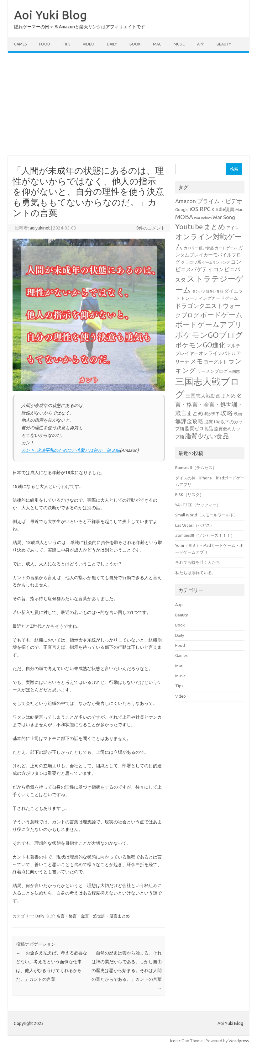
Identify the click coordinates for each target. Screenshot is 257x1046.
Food (44, 44)
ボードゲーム (221, 315)
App (200, 44)
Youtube (189, 226)
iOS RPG (200, 209)
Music (179, 44)
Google (182, 209)
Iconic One (179, 1040)
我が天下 (211, 414)
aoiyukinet (40, 227)
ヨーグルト (215, 361)
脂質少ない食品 (207, 436)
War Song (223, 217)
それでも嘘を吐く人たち (197, 562)
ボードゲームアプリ (208, 324)
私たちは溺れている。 (195, 572)
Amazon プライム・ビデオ (208, 201)
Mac (157, 44)
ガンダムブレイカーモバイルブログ (209, 255)
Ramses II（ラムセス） (196, 467)
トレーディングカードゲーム (209, 298)
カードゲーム (226, 248)
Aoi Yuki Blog (50, 14)
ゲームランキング (216, 262)
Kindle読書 (223, 209)
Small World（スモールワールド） (206, 515)
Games (20, 44)
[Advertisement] (128, 104)
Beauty (224, 44)
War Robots (203, 218)
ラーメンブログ (212, 371)
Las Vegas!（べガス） (194, 525)
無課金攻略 (189, 421)
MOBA (184, 217)
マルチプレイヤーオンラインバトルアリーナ (208, 354)
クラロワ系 (191, 262)
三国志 (234, 371)
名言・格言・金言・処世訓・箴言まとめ (93, 916)
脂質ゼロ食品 (199, 428)
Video (88, 44)
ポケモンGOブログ (209, 334)
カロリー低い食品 (199, 248)
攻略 (226, 412)
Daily (112, 44)
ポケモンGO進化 (200, 345)
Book (134, 44)
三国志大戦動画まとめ (211, 396)
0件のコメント (150, 227)
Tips (66, 44)
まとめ (214, 226)
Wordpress (238, 1040)
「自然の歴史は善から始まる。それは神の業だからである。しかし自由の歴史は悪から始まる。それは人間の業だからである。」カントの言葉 (127, 970)
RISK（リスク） (189, 494)
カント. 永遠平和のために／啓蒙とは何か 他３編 (70, 450)
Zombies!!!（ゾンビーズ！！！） (205, 535)
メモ (196, 361)
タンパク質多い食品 (207, 291)
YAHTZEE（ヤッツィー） (198, 505)
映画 (238, 413)
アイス (232, 227)
